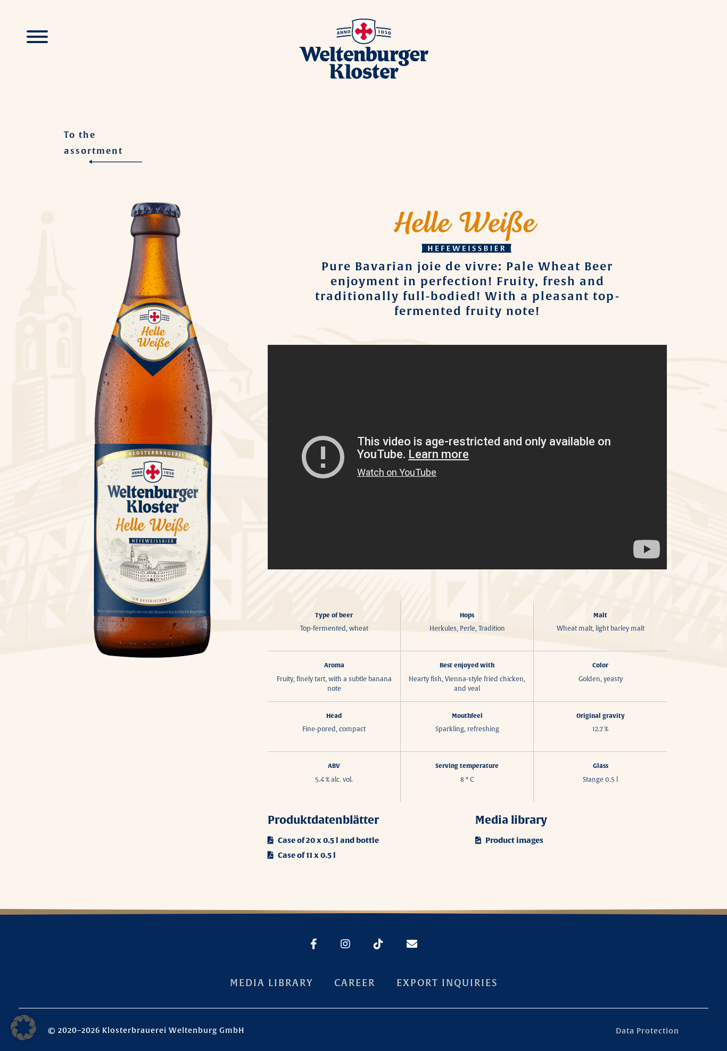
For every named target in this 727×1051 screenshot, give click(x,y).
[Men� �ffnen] (37, 38)
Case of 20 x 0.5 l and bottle (327, 840)
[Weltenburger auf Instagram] (334, 944)
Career (354, 982)
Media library (271, 982)
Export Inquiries (447, 982)
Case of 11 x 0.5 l (306, 855)
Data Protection (647, 1031)
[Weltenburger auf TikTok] (367, 944)
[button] (23, 1027)
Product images (513, 840)
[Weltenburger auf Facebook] (313, 944)
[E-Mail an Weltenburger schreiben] (401, 944)
